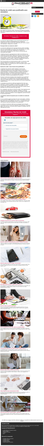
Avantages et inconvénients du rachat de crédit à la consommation (12, 220)
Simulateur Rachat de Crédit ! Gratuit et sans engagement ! (15, 36)
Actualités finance (6, 440)
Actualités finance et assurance (8, 438)
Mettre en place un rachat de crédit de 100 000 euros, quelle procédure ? (13, 199)
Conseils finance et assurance (8, 442)
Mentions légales (6, 431)
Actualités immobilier (6, 441)
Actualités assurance (6, 439)
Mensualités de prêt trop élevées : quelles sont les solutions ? (11, 284)
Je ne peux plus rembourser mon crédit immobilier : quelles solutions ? (13, 348)
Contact (4, 432)
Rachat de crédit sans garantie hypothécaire (8, 305)
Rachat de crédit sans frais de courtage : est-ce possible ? (10, 263)
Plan (3, 433)
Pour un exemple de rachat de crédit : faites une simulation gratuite (12, 327)
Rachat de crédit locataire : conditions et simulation (9, 369)
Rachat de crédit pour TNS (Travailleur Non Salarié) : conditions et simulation (14, 241)
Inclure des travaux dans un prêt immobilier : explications (10, 412)
